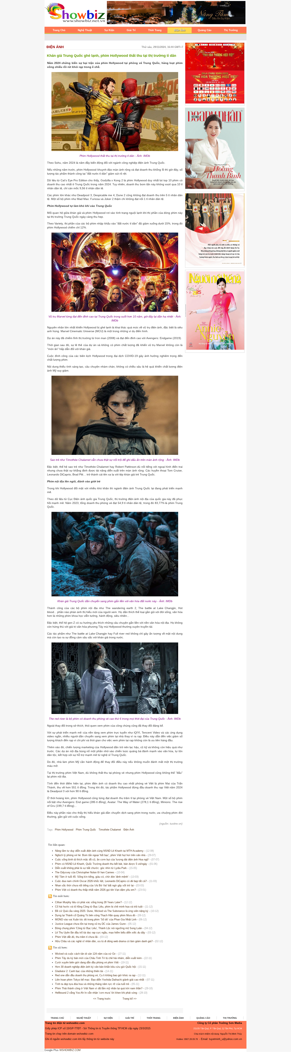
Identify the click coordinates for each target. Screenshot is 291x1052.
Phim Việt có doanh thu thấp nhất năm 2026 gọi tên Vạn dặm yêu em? (95, 889)
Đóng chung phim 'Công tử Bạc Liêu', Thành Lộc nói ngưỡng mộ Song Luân (98, 928)
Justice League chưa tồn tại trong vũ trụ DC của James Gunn (90, 923)
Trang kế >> (130, 998)
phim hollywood (64, 829)
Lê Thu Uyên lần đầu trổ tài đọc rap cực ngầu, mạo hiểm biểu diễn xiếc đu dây (100, 932)
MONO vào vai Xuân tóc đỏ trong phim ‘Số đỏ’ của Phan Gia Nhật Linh (95, 919)
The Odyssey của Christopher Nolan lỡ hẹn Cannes (84, 872)
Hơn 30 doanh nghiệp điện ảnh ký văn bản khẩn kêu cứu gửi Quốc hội (95, 966)
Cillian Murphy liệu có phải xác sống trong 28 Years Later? (88, 902)
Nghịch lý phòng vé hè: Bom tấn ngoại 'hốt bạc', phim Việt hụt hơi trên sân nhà (100, 855)
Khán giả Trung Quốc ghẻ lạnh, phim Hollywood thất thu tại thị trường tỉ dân (111, 56)
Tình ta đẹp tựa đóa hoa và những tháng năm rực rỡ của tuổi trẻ (92, 984)
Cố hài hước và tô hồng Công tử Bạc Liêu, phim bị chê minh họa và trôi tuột (99, 906)
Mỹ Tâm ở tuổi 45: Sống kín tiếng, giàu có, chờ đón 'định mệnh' (91, 876)
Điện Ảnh (55, 47)
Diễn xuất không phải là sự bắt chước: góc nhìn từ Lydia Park (91, 868)
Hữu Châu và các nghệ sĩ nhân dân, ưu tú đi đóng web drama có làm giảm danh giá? (104, 941)
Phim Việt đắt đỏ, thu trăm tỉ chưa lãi (76, 936)
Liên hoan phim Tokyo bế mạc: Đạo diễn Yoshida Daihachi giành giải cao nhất (99, 979)
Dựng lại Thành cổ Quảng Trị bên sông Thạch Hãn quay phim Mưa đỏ (95, 915)
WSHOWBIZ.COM (70, 1050)
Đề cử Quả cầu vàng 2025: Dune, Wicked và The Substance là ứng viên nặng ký (101, 910)
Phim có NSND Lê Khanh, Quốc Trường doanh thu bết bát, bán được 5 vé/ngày (101, 863)
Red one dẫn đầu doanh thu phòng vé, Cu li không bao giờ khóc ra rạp (95, 975)
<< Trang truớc (102, 998)
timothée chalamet (110, 829)
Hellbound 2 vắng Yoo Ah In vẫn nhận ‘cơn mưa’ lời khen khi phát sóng (96, 992)
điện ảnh (129, 829)
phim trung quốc (86, 829)
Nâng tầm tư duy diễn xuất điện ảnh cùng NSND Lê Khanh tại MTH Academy (99, 850)
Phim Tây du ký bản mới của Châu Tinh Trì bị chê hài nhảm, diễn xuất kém (98, 958)
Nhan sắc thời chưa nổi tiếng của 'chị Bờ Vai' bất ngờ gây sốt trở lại (94, 885)
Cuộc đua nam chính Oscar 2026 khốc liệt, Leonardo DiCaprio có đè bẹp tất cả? (101, 881)
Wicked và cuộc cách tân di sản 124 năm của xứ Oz (85, 953)
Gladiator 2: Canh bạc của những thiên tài (79, 971)
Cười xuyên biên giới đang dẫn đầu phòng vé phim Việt (87, 962)
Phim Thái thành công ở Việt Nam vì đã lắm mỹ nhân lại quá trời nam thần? (98, 988)
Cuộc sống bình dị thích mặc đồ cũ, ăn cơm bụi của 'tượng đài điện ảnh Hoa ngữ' (102, 859)
